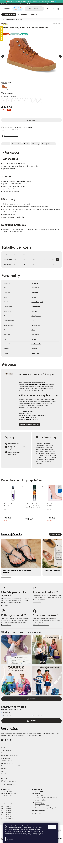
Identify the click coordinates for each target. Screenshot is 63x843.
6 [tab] (57, 577)
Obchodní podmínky (7, 763)
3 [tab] (26, 577)
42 (29, 101)
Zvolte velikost (31, 120)
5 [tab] (47, 577)
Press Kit (3, 774)
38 (9, 101)
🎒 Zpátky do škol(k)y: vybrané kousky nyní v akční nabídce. (21, 1)
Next (60, 56)
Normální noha (36, 306)
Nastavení (10, 839)
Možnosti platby (6, 758)
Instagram (33, 699)
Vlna (33, 320)
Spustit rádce (37, 602)
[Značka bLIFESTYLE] (7, 23)
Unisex (34, 302)
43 (34, 101)
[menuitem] (8, 14)
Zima (33, 330)
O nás (2, 3)
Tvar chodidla (16, 144)
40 (19, 101)
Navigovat (33, 720)
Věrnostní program (11, 3)
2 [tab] (16, 577)
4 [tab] (37, 577)
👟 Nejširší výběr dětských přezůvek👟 (46, 1)
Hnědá (34, 297)
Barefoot (34, 339)
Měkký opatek (36, 316)
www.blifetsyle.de (32, 419)
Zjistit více (4, 605)
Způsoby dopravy (6, 760)
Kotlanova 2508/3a (10, 793)
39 (14, 101)
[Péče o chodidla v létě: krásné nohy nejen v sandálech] (21, 553)
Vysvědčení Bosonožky (52, 571)
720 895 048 (39, 791)
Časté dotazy (21, 3)
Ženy (37, 302)
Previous (2, 56)
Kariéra (3, 771)
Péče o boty (35, 144)
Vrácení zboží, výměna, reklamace (11, 753)
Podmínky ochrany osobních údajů (11, 766)
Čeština (49, 3)
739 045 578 (8, 791)
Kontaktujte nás (6, 625)
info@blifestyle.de (29, 417)
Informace (6, 144)
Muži (41, 302)
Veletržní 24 (38, 793)
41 (24, 101)
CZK (57, 3)
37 (4, 101)
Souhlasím (52, 827)
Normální (34, 311)
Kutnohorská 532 (40, 804)
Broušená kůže (36, 325)
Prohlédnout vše (55, 534)
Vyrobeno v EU (36, 344)
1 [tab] (6, 577)
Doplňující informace (48, 144)
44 (39, 101)
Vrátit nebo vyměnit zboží (41, 625)
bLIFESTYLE (35, 353)
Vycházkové (35, 334)
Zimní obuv (35, 283)
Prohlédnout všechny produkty (29, 424)
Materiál (26, 144)
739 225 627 (8, 785)
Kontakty (3, 768)
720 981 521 (38, 802)
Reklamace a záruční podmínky (10, 755)
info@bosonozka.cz (10, 781)
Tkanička (34, 348)
